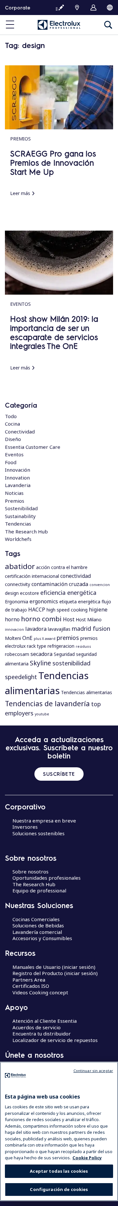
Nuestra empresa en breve (44, 820)
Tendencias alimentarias (86, 692)
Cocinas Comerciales (36, 919)
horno (12, 619)
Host (68, 619)
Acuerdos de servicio (36, 1027)
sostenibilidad (71, 663)
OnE (27, 638)
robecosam (17, 654)
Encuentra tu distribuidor (41, 1033)
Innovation (17, 477)
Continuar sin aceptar (93, 1070)
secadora (41, 654)
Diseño (13, 439)
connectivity (17, 584)
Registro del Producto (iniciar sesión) (55, 973)
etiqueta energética (79, 601)
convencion (99, 584)
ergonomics (44, 601)
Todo (11, 416)
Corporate (17, 7)
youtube (42, 714)
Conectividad (20, 431)
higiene (98, 609)
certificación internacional (32, 576)
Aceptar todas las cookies (59, 1171)
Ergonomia (16, 601)
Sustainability (20, 516)
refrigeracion (61, 646)
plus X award (44, 638)
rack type (36, 646)
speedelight (21, 677)
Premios (14, 500)
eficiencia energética (68, 592)
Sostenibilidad (21, 508)
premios (68, 638)
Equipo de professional (39, 890)
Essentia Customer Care (32, 447)
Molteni (13, 638)
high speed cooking (67, 610)
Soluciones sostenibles (38, 833)
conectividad (75, 575)
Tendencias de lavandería (47, 703)
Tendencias (18, 523)
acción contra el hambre (62, 567)
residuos (83, 646)
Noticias (14, 493)
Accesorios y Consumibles (42, 938)
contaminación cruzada (59, 584)
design (12, 593)
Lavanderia (17, 485)
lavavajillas (59, 629)
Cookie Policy (87, 1158)
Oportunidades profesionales (46, 877)
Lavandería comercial (37, 932)
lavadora (36, 628)
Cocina (12, 423)
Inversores (25, 826)
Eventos (14, 454)
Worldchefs (18, 539)
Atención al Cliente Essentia (44, 1021)
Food (10, 462)
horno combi (41, 618)
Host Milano (89, 619)
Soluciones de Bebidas (38, 925)
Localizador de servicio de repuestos (55, 1040)
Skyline (40, 663)
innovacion (14, 629)
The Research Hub (26, 531)
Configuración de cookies (59, 1189)
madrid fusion (91, 628)
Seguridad (64, 654)
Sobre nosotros (30, 871)
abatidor (20, 566)
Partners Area (28, 979)
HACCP (36, 609)
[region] (59, 1131)
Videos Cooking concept (40, 992)
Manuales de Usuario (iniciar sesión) (53, 967)
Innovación (17, 469)
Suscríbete (59, 774)
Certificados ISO (30, 986)
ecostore (29, 593)
